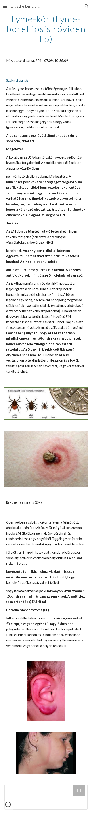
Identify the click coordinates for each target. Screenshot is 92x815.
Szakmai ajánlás (17, 80)
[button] (5, 6)
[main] (46, 28)
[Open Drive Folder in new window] (79, 790)
